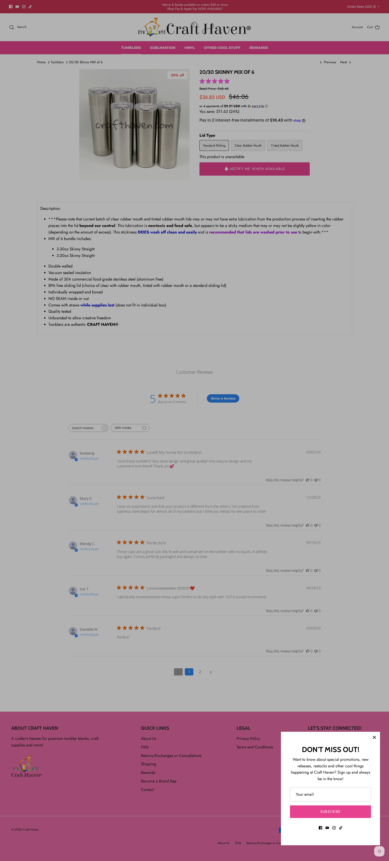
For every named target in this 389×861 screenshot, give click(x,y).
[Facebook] (320, 827)
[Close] (374, 737)
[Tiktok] (340, 827)
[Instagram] (334, 827)
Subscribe (330, 811)
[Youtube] (327, 827)
